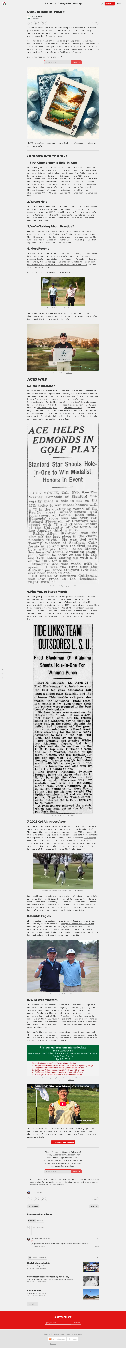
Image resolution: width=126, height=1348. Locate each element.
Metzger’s (81, 896)
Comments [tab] (31, 1220)
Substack (53, 1344)
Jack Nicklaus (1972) (47, 407)
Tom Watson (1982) (73, 407)
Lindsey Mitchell (37, 1239)
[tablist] (35, 1220)
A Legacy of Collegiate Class (36, 1266)
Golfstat (71, 1080)
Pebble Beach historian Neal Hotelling (73, 416)
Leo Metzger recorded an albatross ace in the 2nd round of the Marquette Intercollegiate (61, 840)
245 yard (47, 319)
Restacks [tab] (40, 1220)
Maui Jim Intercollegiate (38, 1263)
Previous (35, 1206)
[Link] (24, 156)
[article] (63, 1267)
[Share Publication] (102, 3)
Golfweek (69, 373)
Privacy (62, 1334)
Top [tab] (29, 1257)
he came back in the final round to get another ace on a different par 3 (62, 1019)
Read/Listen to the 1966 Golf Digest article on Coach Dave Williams (50, 1279)
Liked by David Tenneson (40, 1241)
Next (92, 1206)
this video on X (78, 890)
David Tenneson (37, 16)
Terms (68, 1334)
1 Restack (39, 1192)
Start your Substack (58, 1339)
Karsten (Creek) (34, 1290)
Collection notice (76, 1334)
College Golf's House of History (37, 1293)
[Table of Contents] (2, 674)
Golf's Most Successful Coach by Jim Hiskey (48, 1277)
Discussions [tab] (42, 1257)
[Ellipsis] (97, 1238)
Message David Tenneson (64, 1142)
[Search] (97, 3)
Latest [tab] (35, 1257)
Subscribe (109, 4)
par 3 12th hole (60, 319)
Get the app (73, 1339)
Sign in (119, 4)
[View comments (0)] (46, 1284)
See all (31, 1304)
